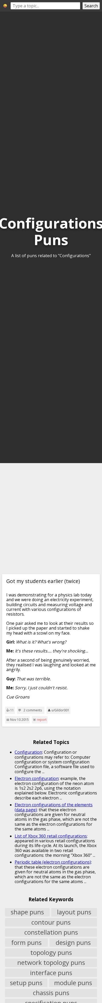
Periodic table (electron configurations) (53, 862)
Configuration (28, 752)
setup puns (26, 983)
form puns (26, 942)
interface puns (51, 973)
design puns (73, 942)
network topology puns (51, 963)
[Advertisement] (51, 518)
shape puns (27, 912)
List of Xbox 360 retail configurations (51, 836)
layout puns (74, 912)
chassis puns (51, 993)
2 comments (33, 710)
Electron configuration (37, 778)
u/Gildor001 (60, 710)
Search (91, 6)
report (42, 719)
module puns (73, 983)
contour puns (51, 922)
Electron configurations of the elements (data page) (54, 807)
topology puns (51, 952)
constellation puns (51, 932)
